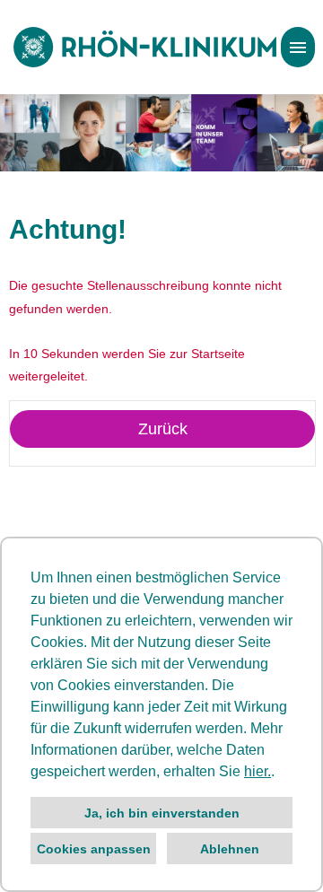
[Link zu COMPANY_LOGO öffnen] (144, 47)
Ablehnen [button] (229, 849)
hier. (257, 771)
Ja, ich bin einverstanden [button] (162, 813)
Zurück (163, 429)
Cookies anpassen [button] (94, 849)
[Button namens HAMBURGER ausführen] (298, 47)
